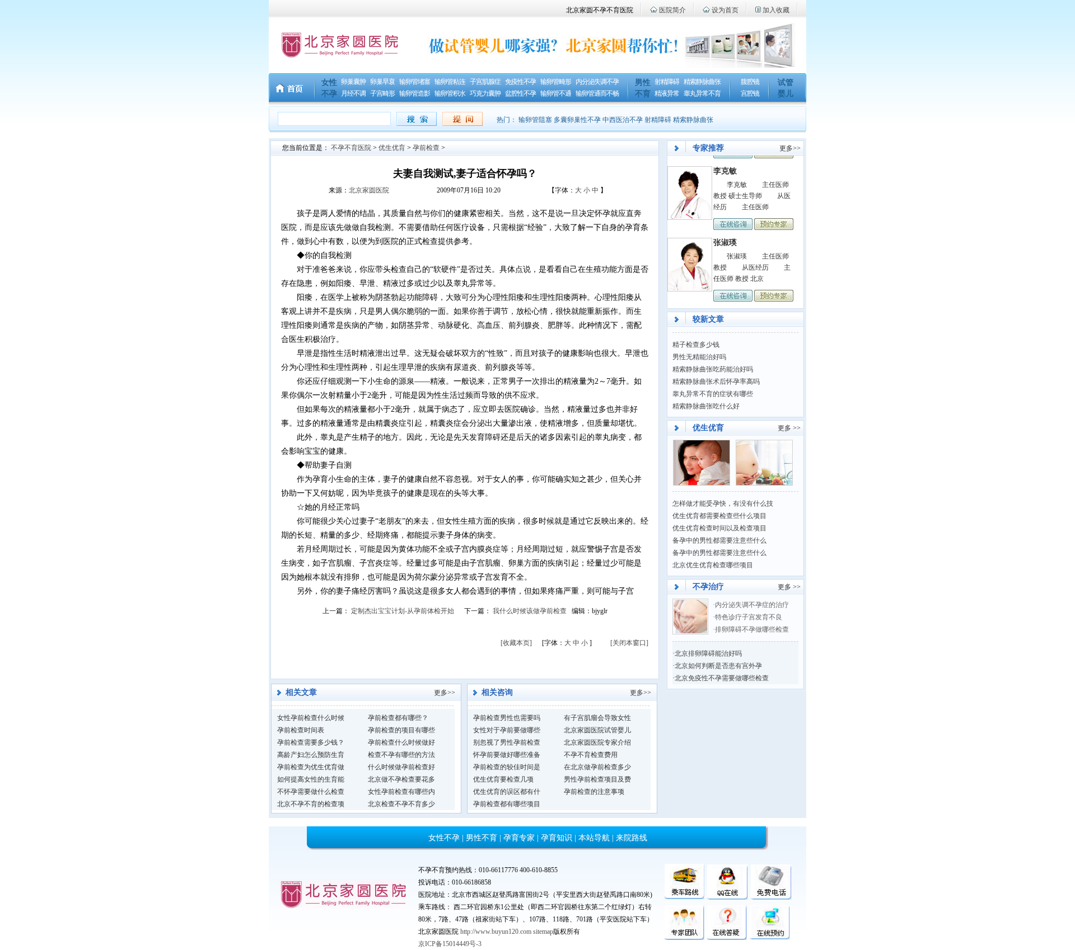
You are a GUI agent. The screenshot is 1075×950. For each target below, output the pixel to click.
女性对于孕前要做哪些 (506, 730)
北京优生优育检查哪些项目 (712, 565)
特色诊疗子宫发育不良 (749, 617)
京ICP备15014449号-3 (450, 944)
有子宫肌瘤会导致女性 (597, 718)
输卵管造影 (414, 93)
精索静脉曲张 (702, 82)
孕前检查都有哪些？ (398, 718)
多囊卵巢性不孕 (577, 120)
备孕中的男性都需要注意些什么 (719, 540)
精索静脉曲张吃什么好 (706, 406)
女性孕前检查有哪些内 (401, 792)
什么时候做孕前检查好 (401, 767)
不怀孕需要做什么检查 (310, 792)
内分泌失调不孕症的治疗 (752, 605)
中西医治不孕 (622, 120)
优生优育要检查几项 (503, 779)
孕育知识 (556, 838)
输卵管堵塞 (414, 82)
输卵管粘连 (449, 82)
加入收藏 (776, 10)
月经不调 (353, 93)
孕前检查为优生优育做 (310, 767)
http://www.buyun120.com (495, 931)
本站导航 (594, 838)
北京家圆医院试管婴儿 (597, 730)
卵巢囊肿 (353, 82)
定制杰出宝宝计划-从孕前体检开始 (402, 611)
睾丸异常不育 (702, 93)
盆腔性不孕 (520, 93)
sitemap (543, 931)
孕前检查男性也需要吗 (506, 718)
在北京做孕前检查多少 (597, 767)
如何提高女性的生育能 (310, 779)
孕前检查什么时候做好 (401, 742)
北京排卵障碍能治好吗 (708, 653)
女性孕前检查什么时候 (310, 718)
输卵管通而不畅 (597, 93)
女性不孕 (444, 838)
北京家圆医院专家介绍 (597, 742)
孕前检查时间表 (300, 730)
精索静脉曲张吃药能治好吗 (712, 369)
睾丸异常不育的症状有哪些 (712, 394)
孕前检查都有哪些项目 (506, 804)
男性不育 (481, 838)
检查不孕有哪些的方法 (401, 755)
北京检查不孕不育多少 (401, 804)
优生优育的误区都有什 (506, 792)
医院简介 (672, 10)
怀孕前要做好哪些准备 (506, 755)
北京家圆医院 (369, 190)
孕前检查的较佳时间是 (506, 767)
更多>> (444, 693)
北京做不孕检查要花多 (401, 779)
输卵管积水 (449, 93)
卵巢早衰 (382, 82)
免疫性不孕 (520, 82)
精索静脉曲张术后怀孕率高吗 (716, 381)
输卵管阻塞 (535, 120)
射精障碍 (667, 82)
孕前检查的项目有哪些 (401, 730)
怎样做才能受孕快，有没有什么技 (722, 503)
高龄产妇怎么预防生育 (310, 755)
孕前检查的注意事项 (594, 792)
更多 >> (789, 428)
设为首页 (725, 10)
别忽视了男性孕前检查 (506, 742)
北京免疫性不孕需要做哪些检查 (722, 678)
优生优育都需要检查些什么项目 (719, 516)
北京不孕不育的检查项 (310, 804)
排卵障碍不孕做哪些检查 (752, 629)
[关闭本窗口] (629, 643)
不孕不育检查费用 (591, 755)
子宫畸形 (382, 93)
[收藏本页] (516, 643)
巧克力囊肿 (485, 93)
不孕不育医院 (351, 148)
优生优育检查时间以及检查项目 (719, 528)
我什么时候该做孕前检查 (530, 611)
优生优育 (391, 148)
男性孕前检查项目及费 (597, 779)
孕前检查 (426, 148)
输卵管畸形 (555, 82)
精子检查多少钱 (695, 345)
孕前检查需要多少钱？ (310, 742)
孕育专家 (519, 838)
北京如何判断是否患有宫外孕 (718, 666)
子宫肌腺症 (485, 82)
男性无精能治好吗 (699, 357)
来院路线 (631, 838)
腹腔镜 (750, 82)
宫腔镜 (750, 93)
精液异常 (667, 93)
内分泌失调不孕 (597, 82)
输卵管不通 (555, 93)
